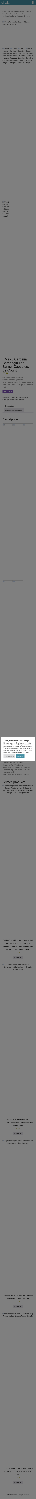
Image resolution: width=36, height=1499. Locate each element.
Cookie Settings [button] (9, 756)
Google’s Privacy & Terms (20, 752)
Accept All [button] (20, 756)
